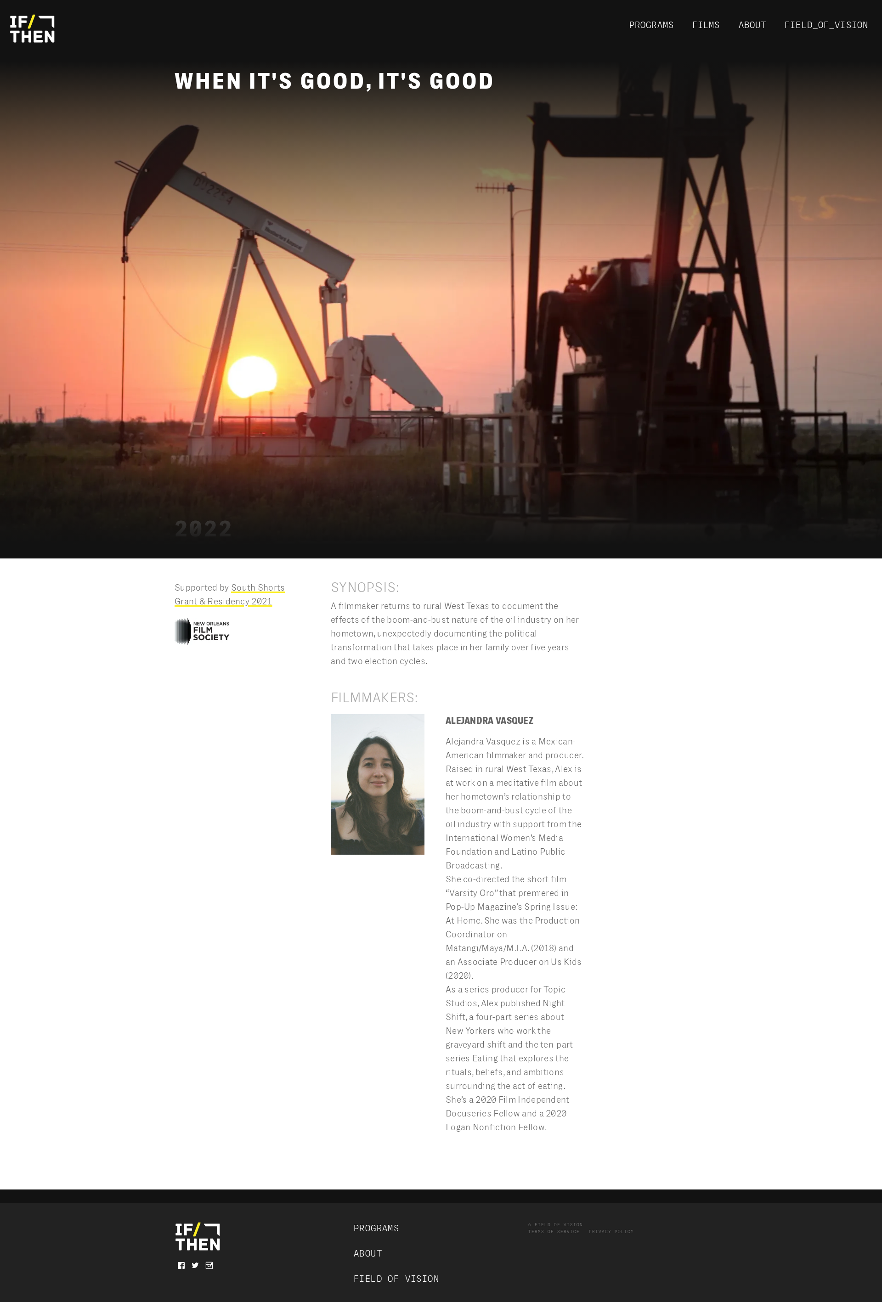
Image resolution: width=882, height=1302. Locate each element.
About (753, 25)
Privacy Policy (611, 1231)
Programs (651, 25)
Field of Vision (396, 1279)
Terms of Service (554, 1231)
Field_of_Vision (826, 25)
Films (706, 25)
